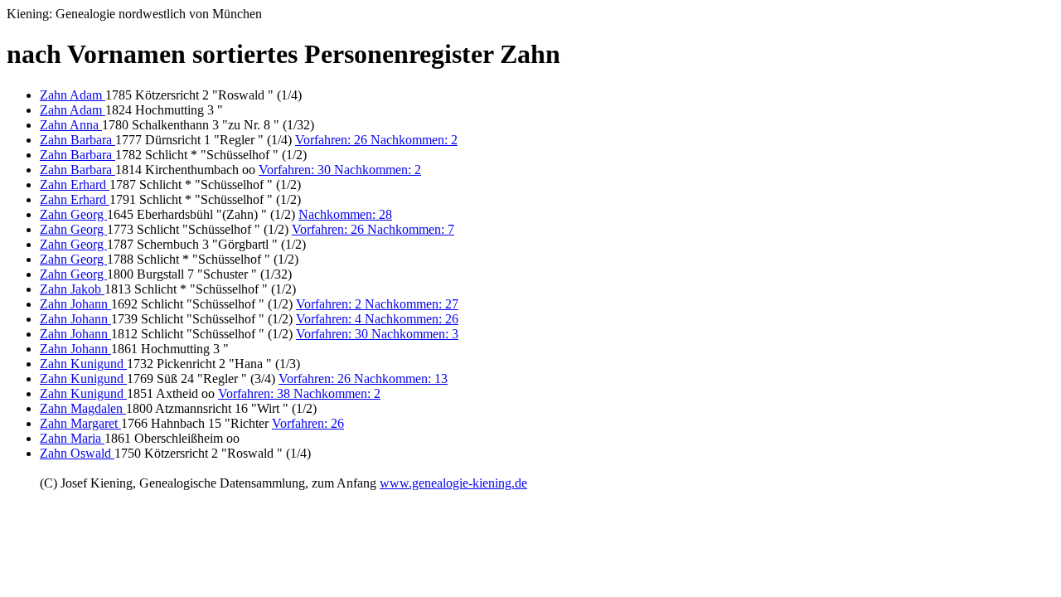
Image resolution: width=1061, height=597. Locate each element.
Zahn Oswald (77, 453)
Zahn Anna (71, 125)
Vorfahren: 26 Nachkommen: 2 (376, 140)
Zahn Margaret (80, 423)
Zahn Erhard (74, 184)
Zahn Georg (73, 214)
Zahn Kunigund (83, 364)
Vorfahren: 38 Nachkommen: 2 (299, 393)
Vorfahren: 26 (308, 423)
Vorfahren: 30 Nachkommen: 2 (340, 170)
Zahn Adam (72, 95)
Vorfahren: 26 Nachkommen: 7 (373, 229)
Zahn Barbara (77, 140)
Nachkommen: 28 (345, 214)
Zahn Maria (72, 438)
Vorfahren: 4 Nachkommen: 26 (377, 319)
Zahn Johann (75, 304)
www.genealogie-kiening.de (453, 483)
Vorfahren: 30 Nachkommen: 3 (377, 334)
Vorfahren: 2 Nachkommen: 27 (377, 304)
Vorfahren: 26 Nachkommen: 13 (363, 378)
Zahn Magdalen (83, 408)
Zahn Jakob (72, 289)
